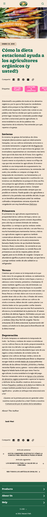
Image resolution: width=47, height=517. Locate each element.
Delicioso (33, 204)
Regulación (38, 146)
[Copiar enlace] (32, 79)
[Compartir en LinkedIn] (18, 79)
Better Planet (17, 89)
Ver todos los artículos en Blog (22, 472)
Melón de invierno (28, 362)
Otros (12, 320)
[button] (42, 3)
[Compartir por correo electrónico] (28, 79)
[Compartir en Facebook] (13, 79)
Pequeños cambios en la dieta (20, 385)
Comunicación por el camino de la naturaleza (23, 404)
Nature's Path (26, 514)
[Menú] (4, 3)
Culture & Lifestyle (31, 89)
